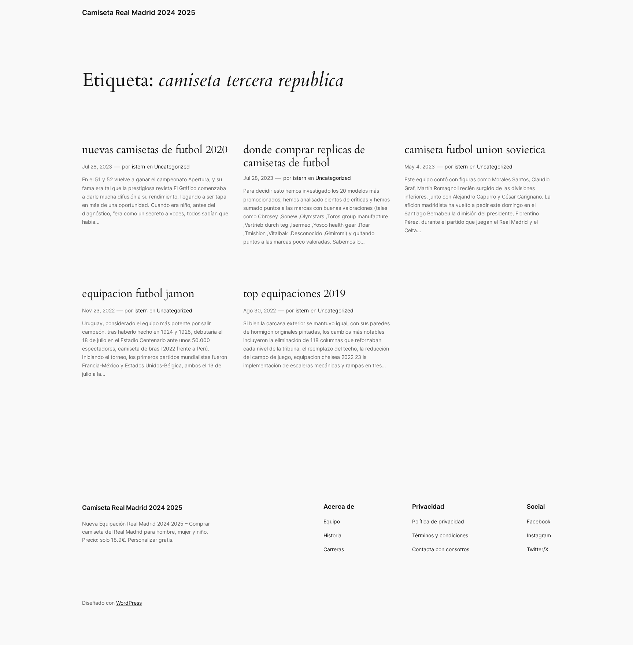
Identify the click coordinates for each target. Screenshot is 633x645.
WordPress (129, 603)
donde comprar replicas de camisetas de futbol (304, 157)
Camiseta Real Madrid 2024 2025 (138, 12)
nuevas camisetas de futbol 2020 (154, 150)
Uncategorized (172, 166)
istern (138, 166)
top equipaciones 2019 (294, 294)
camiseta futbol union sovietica (474, 150)
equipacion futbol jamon (138, 294)
